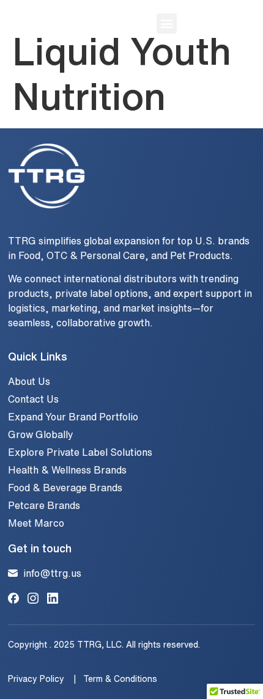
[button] (167, 23)
